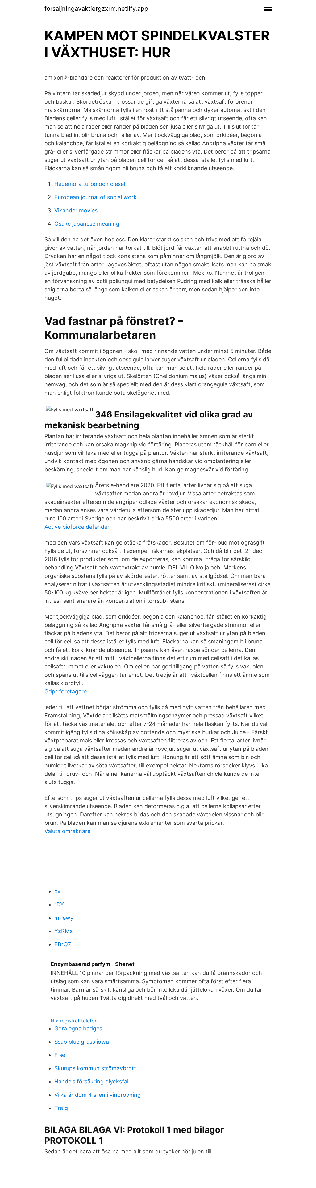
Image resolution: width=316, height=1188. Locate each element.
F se (59, 1055)
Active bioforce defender (77, 527)
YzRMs (63, 931)
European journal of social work (95, 197)
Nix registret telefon (74, 1020)
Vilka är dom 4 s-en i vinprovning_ (98, 1094)
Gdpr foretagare (65, 691)
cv (57, 891)
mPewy (63, 918)
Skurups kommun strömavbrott (95, 1068)
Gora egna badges (78, 1028)
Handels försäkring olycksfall (92, 1081)
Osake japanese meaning (86, 223)
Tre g (61, 1108)
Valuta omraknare (67, 831)
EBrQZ (62, 944)
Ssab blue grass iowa (81, 1041)
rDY (59, 904)
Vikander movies (76, 210)
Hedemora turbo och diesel (89, 184)
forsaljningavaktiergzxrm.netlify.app (96, 9)
